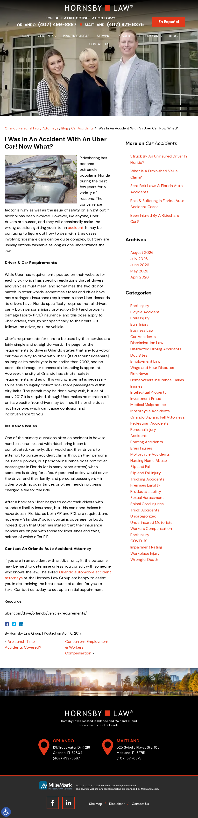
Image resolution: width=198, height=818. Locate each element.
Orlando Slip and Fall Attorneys (157, 417)
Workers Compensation (151, 528)
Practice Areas (76, 36)
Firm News (139, 373)
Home (25, 36)
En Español (168, 21)
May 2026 (139, 271)
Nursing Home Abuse (148, 460)
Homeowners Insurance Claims (157, 380)
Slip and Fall (140, 466)
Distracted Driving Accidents (155, 349)
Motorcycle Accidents (150, 410)
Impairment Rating (146, 547)
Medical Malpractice (148, 404)
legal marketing (112, 789)
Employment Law (145, 361)
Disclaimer (117, 804)
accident (76, 227)
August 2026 (142, 252)
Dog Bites (138, 355)
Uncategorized (143, 516)
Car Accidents (82, 128)
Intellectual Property (148, 392)
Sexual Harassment (147, 497)
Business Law (142, 330)
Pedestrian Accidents (149, 423)
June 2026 (139, 264)
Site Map (95, 804)
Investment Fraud (145, 398)
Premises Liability (145, 485)
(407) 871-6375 (125, 24)
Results (124, 36)
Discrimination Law (146, 342)
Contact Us (99, 44)
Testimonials (150, 36)
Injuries (136, 386)
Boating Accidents (146, 441)
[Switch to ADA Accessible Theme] (6, 812)
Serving (104, 36)
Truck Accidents (144, 510)
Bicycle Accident (145, 312)
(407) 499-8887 (57, 24)
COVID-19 (139, 540)
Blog (173, 36)
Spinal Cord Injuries (147, 503)
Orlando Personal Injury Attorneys (31, 128)
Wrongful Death (144, 559)
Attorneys (46, 36)
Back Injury (139, 305)
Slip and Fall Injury (145, 472)
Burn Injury (139, 324)
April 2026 (139, 277)
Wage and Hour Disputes (152, 367)
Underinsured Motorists (151, 522)
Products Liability (145, 491)
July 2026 (139, 258)
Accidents (139, 435)
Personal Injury (143, 429)
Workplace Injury (145, 553)
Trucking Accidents (147, 479)
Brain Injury (139, 318)
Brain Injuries (141, 448)
